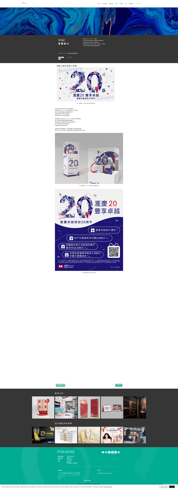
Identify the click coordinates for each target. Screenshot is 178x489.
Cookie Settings (163, 486)
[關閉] (176, 487)
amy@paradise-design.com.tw (105, 473)
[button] (105, 3)
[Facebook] (106, 452)
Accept (171, 486)
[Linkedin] (112, 452)
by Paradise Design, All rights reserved (91, 484)
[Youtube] (103, 452)
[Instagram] (109, 452)
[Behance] (115, 452)
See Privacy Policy (108, 486)
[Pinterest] (118, 452)
